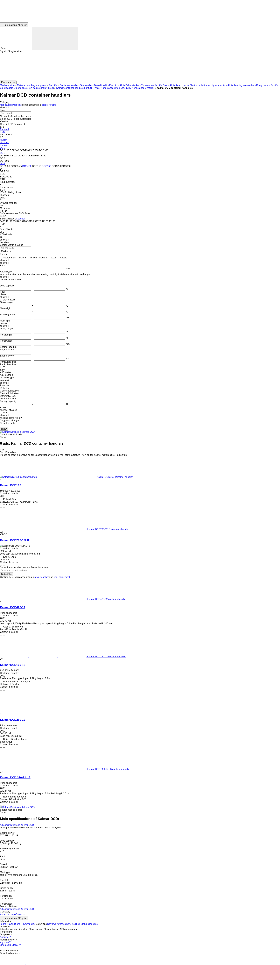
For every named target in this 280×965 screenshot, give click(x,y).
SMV (123, 88)
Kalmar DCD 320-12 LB (15, 777)
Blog (77, 924)
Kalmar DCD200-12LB (14, 540)
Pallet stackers (133, 85)
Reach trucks (182, 85)
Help (12, 914)
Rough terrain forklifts (267, 85)
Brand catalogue (89, 924)
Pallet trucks (47, 88)
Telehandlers (86, 85)
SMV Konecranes (135, 88)
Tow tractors (34, 88)
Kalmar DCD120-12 (12, 664)
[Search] (55, 38)
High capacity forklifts (222, 85)
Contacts (19, 914)
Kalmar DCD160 (10, 485)
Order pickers (21, 88)
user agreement (62, 577)
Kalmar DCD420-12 (12, 607)
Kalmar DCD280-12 (12, 719)
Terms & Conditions (10, 924)
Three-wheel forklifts (151, 85)
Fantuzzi (88, 88)
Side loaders (6, 88)
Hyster (97, 88)
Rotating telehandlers (244, 85)
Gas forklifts (169, 85)
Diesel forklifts (101, 85)
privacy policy (41, 577)
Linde (117, 88)
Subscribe (6, 574)
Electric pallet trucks (200, 85)
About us (4, 914)
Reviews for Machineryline (61, 924)
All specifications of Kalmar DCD (17, 825)
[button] (140, 67)
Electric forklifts (117, 85)
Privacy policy (28, 924)
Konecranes (107, 88)
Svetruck (149, 88)
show (4, 429)
